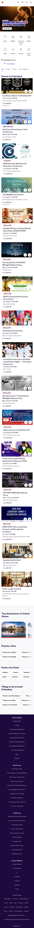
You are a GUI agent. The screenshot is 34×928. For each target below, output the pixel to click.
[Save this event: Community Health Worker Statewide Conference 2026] (25, 454)
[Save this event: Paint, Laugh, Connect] (25, 584)
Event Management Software (17, 789)
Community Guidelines (17, 750)
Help (15, 903)
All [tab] (2, 69)
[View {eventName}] (17, 86)
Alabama (5, 672)
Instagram (17, 885)
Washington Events (17, 854)
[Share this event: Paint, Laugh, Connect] (29, 584)
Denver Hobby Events (17, 829)
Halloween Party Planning (17, 793)
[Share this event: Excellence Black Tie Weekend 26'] (30, 91)
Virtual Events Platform (17, 798)
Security (12, 907)
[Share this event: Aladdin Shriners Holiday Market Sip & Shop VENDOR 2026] (30, 221)
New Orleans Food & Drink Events (17, 816)
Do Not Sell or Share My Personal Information (17, 919)
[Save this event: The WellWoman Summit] (25, 190)
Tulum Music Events (17, 825)
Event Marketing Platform (17, 729)
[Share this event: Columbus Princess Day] (29, 323)
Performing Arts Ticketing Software (17, 773)
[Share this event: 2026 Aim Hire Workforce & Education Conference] (30, 156)
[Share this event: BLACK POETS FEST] (30, 556)
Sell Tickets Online (17, 769)
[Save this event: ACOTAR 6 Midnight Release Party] (26, 485)
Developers (19, 907)
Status (26, 907)
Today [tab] (14, 69)
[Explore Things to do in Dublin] (17, 700)
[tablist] (14, 69)
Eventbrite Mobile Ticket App (17, 733)
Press (26, 903)
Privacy (11, 911)
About (6, 903)
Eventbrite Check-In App (17, 737)
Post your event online (17, 806)
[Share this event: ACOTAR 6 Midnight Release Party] (30, 485)
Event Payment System (17, 781)
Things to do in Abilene (9, 652)
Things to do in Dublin (9, 700)
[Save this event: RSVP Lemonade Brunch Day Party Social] (26, 289)
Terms (5, 911)
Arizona (15, 672)
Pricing (17, 725)
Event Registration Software (17, 746)
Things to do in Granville (9, 705)
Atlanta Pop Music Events (17, 833)
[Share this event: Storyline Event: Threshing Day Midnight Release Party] (29, 388)
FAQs (17, 754)
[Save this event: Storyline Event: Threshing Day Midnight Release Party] (25, 388)
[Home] (2, 2)
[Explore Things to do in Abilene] (18, 652)
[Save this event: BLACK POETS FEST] (26, 556)
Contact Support (17, 864)
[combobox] (17, 63)
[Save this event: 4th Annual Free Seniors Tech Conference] (25, 122)
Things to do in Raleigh (9, 657)
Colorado (26, 677)
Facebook (17, 876)
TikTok (17, 889)
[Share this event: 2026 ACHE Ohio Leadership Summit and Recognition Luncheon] (29, 519)
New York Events (17, 837)
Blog (11, 903)
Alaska (4, 677)
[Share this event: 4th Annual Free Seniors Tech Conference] (29, 122)
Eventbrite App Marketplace (17, 742)
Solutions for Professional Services (17, 785)
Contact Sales (17, 868)
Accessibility (18, 911)
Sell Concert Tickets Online (17, 777)
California (27, 672)
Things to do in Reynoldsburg (11, 696)
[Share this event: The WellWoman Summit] (29, 190)
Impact (6, 907)
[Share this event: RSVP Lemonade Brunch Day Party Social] (30, 289)
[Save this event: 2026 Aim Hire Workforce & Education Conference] (26, 156)
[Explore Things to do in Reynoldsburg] (22, 695)
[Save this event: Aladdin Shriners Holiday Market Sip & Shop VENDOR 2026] (26, 221)
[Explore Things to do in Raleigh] (18, 656)
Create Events (17, 721)
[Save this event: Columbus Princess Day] (25, 323)
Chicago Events (17, 841)
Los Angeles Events (17, 849)
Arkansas (15, 677)
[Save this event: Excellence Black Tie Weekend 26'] (26, 91)
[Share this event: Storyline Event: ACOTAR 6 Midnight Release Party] (29, 255)
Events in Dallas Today (17, 845)
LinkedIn (17, 881)
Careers (20, 903)
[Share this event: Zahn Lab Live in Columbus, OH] (30, 422)
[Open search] (18, 2)
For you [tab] (7, 69)
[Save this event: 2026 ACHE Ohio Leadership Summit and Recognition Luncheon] (25, 519)
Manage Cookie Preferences (16, 915)
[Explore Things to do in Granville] (19, 704)
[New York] (13, 637)
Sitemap (17, 758)
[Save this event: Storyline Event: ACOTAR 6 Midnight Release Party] (25, 255)
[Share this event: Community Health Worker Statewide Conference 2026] (29, 454)
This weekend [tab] (23, 69)
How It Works (7, 898)
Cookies (26, 911)
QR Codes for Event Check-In (17, 802)
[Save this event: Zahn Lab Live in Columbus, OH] (26, 422)
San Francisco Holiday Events (17, 820)
